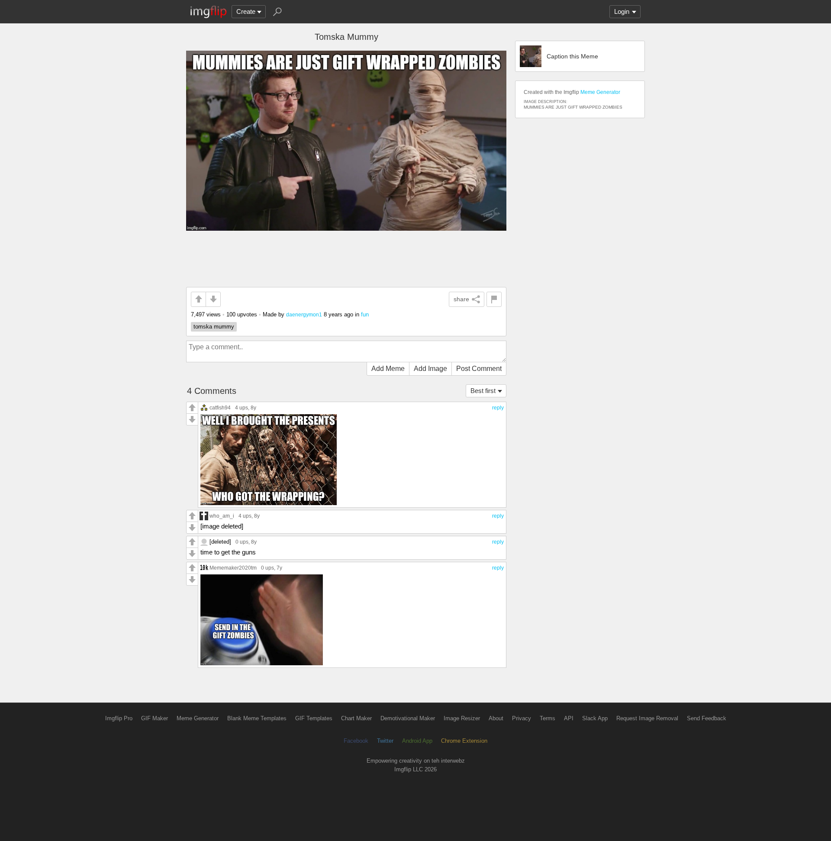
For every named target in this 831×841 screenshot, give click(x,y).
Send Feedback (706, 718)
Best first (483, 390)
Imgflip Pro (118, 718)
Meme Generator (600, 92)
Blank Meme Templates (257, 718)
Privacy (521, 718)
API (568, 718)
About (496, 718)
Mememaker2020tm (233, 567)
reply (498, 408)
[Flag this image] (494, 299)
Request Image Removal (647, 718)
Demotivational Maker (407, 718)
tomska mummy (213, 326)
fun (365, 314)
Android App (417, 741)
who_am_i (221, 516)
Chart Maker (356, 718)
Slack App (595, 718)
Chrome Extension (464, 741)
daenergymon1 (304, 314)
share (461, 299)
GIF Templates (313, 718)
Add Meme (388, 368)
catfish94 (220, 407)
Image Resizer (462, 718)
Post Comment (479, 368)
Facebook (356, 741)
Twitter (385, 741)
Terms (547, 718)
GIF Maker (154, 718)
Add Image (430, 368)
